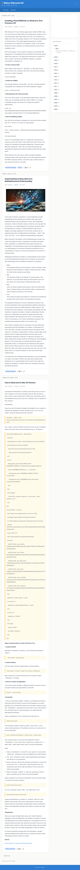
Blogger (43, 867)
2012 (55, 83)
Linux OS (20, 167)
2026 (55, 45)
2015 (55, 73)
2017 (55, 66)
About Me (5, 10)
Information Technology (10, 167)
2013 (55, 79)
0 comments (22, 26)
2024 (55, 57)
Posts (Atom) (12, 861)
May (57, 48)
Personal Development (10, 371)
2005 (55, 106)
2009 (55, 93)
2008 (55, 96)
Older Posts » (7, 855)
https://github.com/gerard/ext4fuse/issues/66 (18, 843)
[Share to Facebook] (26, 167)
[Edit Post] (30, 167)
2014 (55, 76)
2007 (55, 99)
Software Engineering (10, 848)
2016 (55, 70)
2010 (55, 89)
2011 (55, 86)
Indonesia (13, 10)
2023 (55, 60)
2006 (55, 102)
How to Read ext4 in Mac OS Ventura (20, 383)
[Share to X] (24, 167)
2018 (55, 63)
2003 (55, 109)
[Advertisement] (64, 26)
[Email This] (27, 167)
